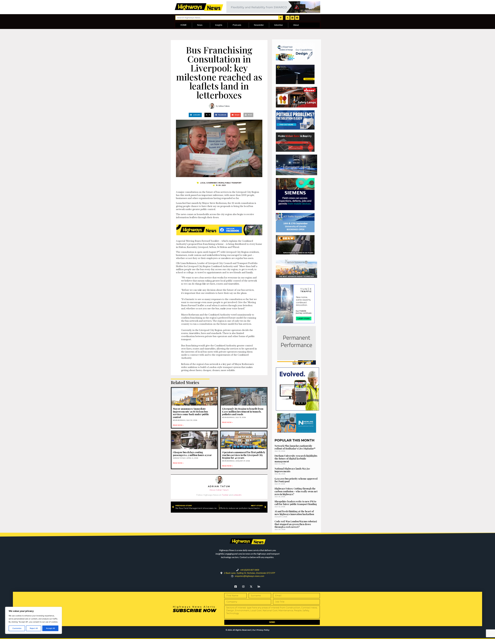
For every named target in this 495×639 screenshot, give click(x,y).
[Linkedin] (292, 18)
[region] (33, 620)
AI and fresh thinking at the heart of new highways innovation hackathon (294, 513)
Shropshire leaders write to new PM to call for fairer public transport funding (296, 503)
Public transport (233, 183)
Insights (218, 25)
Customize (16, 628)
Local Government (209, 183)
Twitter (225, 495)
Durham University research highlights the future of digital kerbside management (296, 458)
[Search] (280, 18)
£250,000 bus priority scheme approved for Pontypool (296, 480)
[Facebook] (297, 18)
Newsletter (259, 25)
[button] (195, 115)
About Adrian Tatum (219, 490)
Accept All (50, 628)
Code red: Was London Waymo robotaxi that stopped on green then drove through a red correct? (296, 524)
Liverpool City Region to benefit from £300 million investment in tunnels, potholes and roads (242, 411)
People (221, 183)
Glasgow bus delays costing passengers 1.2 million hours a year (192, 454)
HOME (183, 25)
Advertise (278, 25)
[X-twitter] (288, 18)
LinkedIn (237, 495)
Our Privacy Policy (260, 630)
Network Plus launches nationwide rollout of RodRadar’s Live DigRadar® (295, 447)
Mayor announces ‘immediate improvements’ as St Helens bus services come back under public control (191, 413)
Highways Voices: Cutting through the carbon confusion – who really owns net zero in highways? (296, 491)
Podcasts (237, 25)
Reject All (34, 628)
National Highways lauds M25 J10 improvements (292, 470)
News (199, 25)
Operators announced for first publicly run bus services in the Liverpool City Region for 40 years (243, 455)
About (296, 25)
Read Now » (178, 425)
